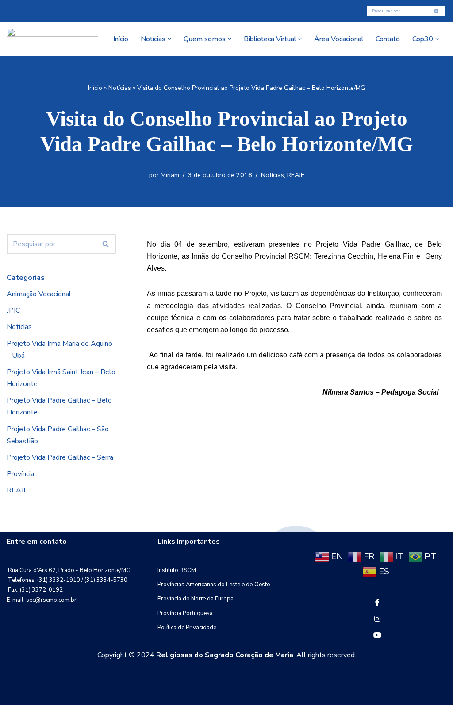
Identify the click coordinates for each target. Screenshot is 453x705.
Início (120, 39)
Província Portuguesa (185, 613)
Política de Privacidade (186, 627)
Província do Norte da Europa (195, 599)
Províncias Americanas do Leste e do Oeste (213, 585)
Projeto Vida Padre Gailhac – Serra (60, 457)
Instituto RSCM (176, 570)
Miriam (170, 174)
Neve (15, 693)
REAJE (295, 174)
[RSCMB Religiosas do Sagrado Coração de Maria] (52, 39)
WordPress (77, 693)
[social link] (377, 603)
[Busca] (436, 11)
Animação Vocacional (39, 294)
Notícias (119, 88)
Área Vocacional (338, 39)
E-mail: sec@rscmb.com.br (42, 600)
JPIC (13, 310)
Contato (388, 39)
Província (20, 474)
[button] (169, 39)
